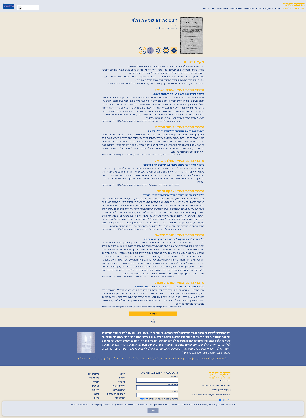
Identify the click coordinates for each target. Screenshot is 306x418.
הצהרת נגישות (119, 390)
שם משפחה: (173, 384)
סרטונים (95, 386)
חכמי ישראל (248, 8)
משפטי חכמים (236, 8)
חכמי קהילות (267, 8)
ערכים (258, 8)
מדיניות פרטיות (119, 386)
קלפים (96, 398)
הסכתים (95, 390)
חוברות (96, 382)
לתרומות (153, 313)
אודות (277, 8)
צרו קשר (121, 382)
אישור (153, 410)
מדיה (213, 8)
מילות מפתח (222, 8)
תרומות (122, 377)
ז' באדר (206, 8)
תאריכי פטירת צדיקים (116, 394)
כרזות (96, 394)
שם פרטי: (174, 376)
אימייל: (174, 391)
